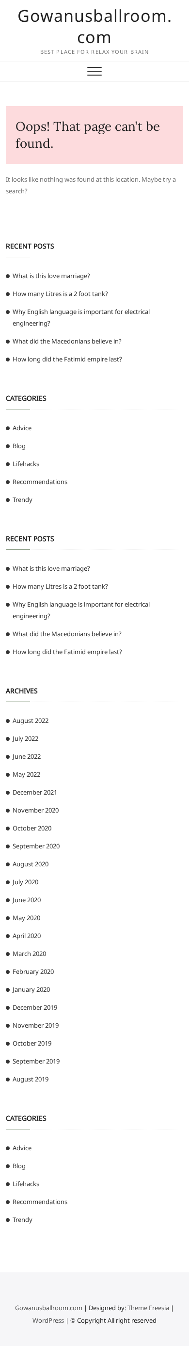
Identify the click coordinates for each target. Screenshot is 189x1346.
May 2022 (26, 774)
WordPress (48, 1320)
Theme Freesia (148, 1307)
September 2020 (36, 846)
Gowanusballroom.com (94, 26)
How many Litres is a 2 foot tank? (60, 293)
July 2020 (25, 881)
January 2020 (31, 989)
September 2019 (36, 1061)
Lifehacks (26, 463)
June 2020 (27, 899)
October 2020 (32, 828)
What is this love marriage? (51, 275)
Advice (22, 427)
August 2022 (30, 720)
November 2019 (36, 1025)
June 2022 (27, 756)
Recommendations (40, 481)
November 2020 (36, 810)
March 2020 (29, 953)
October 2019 (32, 1043)
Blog (19, 445)
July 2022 (25, 738)
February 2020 (33, 971)
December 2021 (35, 792)
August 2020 (30, 864)
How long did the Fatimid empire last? (67, 359)
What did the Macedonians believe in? (67, 341)
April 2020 (27, 935)
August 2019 (30, 1079)
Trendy (22, 499)
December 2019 (35, 1007)
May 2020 (26, 917)
